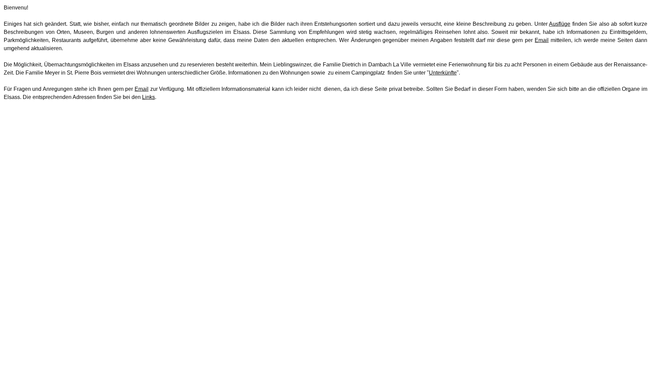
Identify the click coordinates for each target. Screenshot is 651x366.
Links (148, 97)
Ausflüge (559, 24)
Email (542, 40)
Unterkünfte (443, 73)
